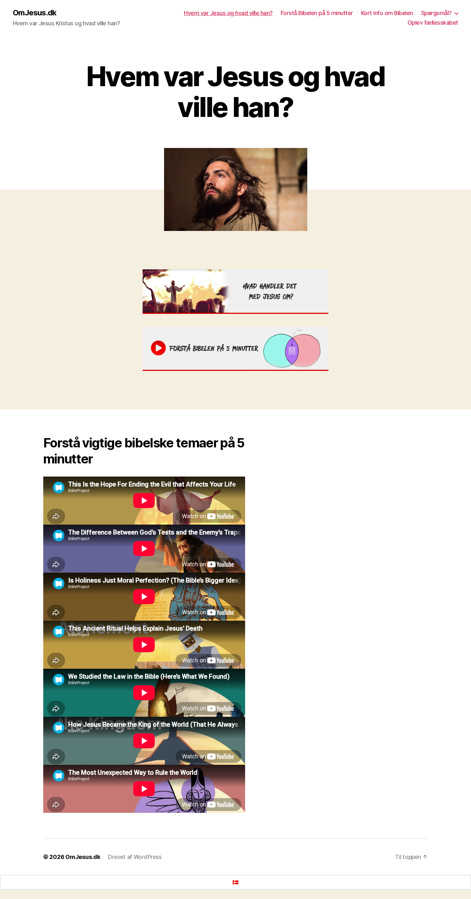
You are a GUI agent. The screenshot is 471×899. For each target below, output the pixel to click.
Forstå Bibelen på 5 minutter (317, 13)
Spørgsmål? (436, 13)
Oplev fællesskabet (433, 22)
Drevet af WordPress (134, 857)
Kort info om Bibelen (387, 13)
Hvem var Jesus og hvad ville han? (228, 13)
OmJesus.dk (34, 13)
